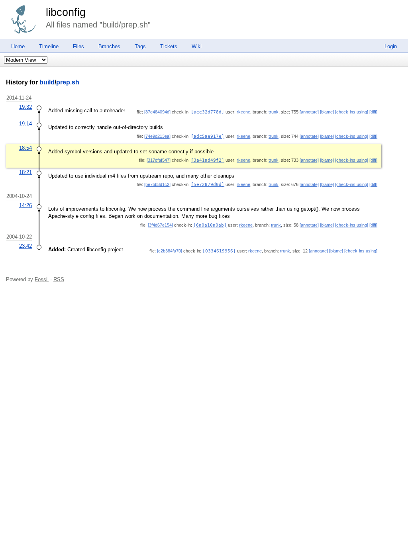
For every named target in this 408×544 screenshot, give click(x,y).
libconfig (66, 12)
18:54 (25, 148)
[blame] (327, 112)
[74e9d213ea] (157, 136)
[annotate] (309, 112)
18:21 (25, 172)
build (47, 82)
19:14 (25, 124)
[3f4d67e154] (160, 225)
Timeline (49, 46)
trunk (274, 112)
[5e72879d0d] (207, 184)
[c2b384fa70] (169, 251)
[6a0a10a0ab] (210, 225)
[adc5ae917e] (207, 136)
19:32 (25, 107)
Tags (140, 46)
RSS (58, 279)
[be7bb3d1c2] (157, 184)
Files (78, 46)
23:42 (25, 246)
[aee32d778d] (207, 112)
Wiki (197, 46)
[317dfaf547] (159, 160)
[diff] (373, 112)
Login (390, 46)
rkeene (243, 112)
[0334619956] (219, 251)
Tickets (168, 46)
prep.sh (67, 82)
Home (18, 46)
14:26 (25, 205)
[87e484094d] (157, 112)
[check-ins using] (351, 112)
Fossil (42, 279)
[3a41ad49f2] (207, 160)
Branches (109, 46)
